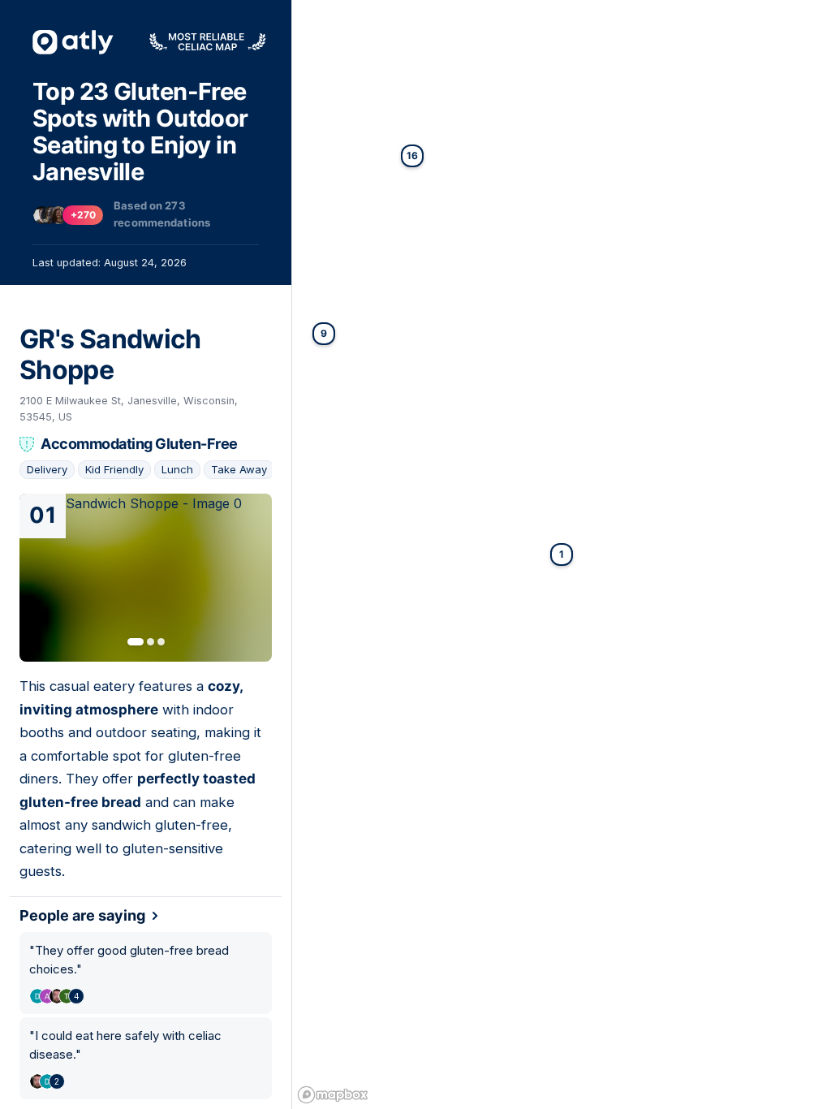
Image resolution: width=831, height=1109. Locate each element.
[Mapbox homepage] (332, 1094)
